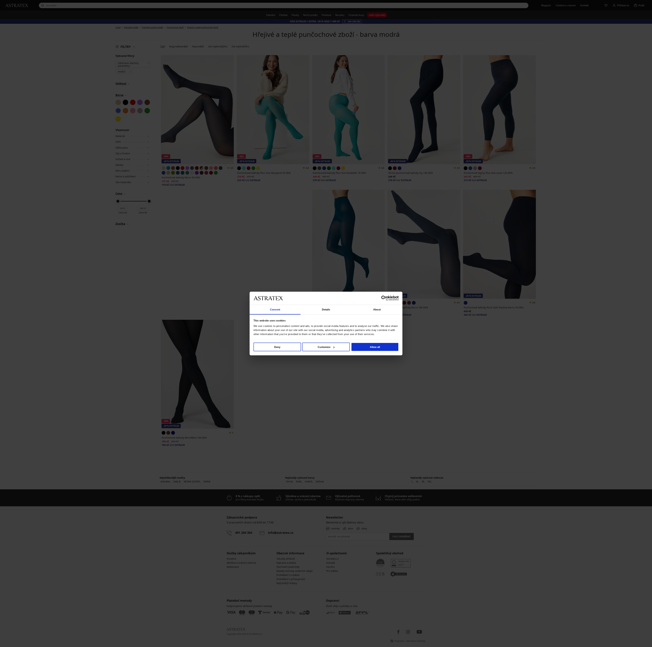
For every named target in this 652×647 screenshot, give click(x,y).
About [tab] (377, 309)
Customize (324, 347)
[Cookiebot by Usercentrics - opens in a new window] (384, 298)
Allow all (375, 347)
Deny (277, 347)
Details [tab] (326, 309)
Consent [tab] (275, 309)
